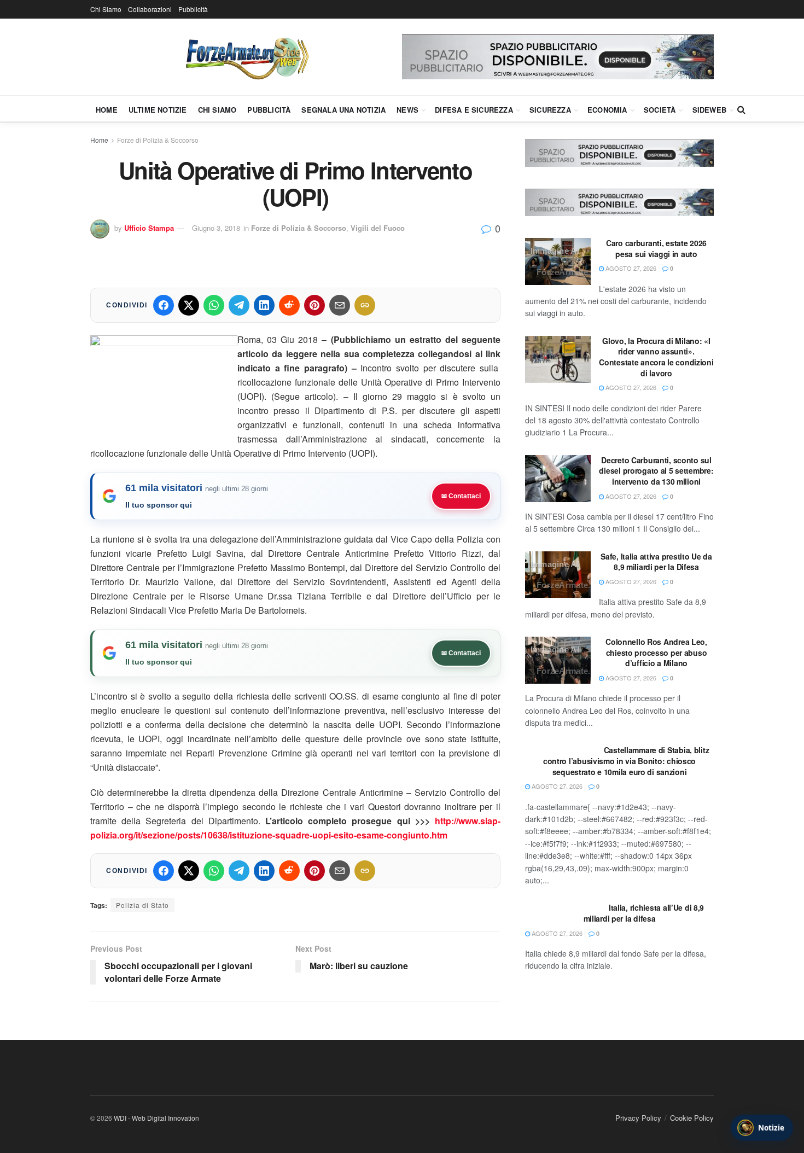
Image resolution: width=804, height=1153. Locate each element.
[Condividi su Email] (339, 305)
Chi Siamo (105, 9)
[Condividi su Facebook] (163, 305)
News (407, 109)
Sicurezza (550, 109)
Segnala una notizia (343, 109)
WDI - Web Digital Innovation (156, 1117)
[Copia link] (364, 305)
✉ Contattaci (461, 496)
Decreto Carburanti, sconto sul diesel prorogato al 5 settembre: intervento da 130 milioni (656, 471)
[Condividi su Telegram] (239, 305)
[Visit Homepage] (246, 56)
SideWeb (709, 109)
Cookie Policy (692, 1118)
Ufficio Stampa (149, 228)
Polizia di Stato (142, 905)
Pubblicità (193, 9)
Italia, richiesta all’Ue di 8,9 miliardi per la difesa (644, 913)
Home (107, 109)
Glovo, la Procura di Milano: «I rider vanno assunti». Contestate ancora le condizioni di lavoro (656, 356)
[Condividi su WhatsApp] (213, 305)
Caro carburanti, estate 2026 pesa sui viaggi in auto (656, 248)
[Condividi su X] (188, 305)
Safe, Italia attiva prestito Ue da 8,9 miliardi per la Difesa (656, 562)
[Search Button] (741, 109)
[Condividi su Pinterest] (314, 305)
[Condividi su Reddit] (289, 305)
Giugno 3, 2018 (216, 228)
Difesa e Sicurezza (474, 109)
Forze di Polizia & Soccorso (158, 139)
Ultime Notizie (158, 109)
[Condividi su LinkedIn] (264, 305)
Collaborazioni (150, 9)
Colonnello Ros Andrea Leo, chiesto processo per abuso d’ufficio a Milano (656, 652)
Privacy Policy (638, 1118)
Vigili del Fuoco (378, 228)
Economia (607, 109)
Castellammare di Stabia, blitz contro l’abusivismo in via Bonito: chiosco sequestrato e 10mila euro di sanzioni (626, 760)
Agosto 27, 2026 (630, 268)
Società (659, 109)
